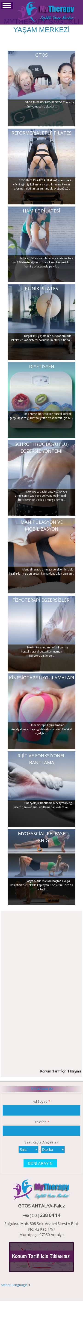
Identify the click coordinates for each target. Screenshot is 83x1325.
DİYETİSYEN (41, 366)
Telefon (41, 1121)
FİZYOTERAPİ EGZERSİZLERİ (41, 600)
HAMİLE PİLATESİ (41, 211)
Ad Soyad (41, 1101)
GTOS (41, 55)
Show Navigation (7, 5)
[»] (46, 11)
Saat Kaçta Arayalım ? (41, 1142)
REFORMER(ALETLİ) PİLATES (41, 133)
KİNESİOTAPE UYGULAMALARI (41, 678)
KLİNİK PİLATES (41, 288)
